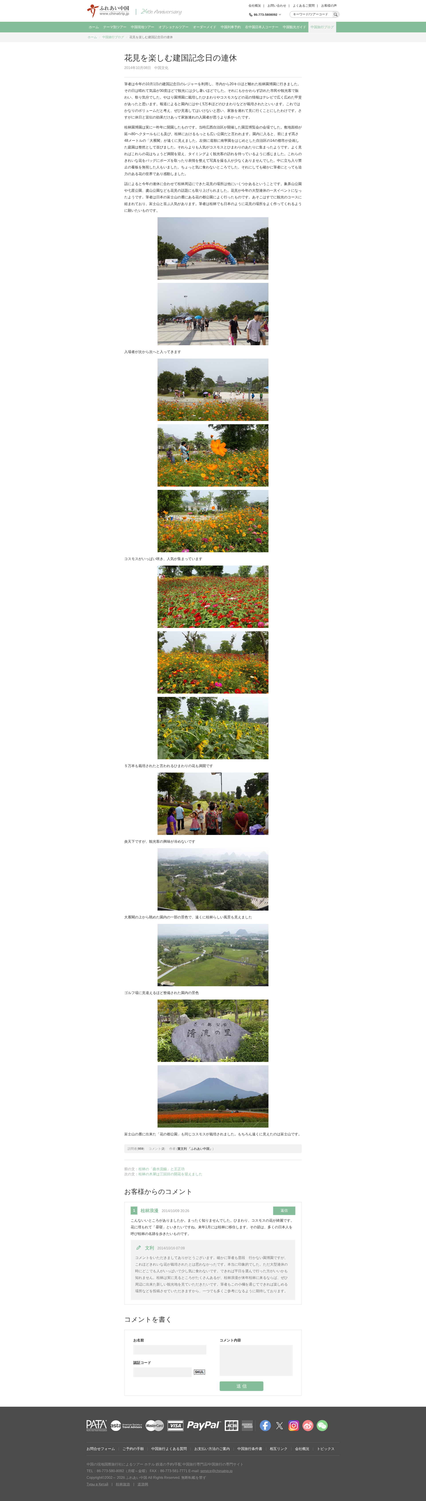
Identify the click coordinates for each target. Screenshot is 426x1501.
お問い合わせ (277, 5)
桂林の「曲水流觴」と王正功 (161, 1169)
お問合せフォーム (101, 1449)
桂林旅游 (123, 1484)
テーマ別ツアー (114, 27)
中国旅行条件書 (249, 1449)
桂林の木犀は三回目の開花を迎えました (170, 1174)
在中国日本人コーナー (261, 27)
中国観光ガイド (294, 27)
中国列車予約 (231, 27)
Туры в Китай (97, 1484)
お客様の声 (329, 5)
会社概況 (254, 5)
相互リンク (279, 1449)
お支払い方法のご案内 (212, 1449)
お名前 (138, 1340)
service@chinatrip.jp (216, 1471)
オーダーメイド (204, 27)
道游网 (143, 1484)
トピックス (326, 1449)
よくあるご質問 (304, 5)
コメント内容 (230, 1340)
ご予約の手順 (133, 1449)
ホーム (94, 27)
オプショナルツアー (174, 27)
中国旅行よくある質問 (169, 1449)
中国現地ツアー (142, 27)
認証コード (142, 1363)
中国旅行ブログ (322, 27)
